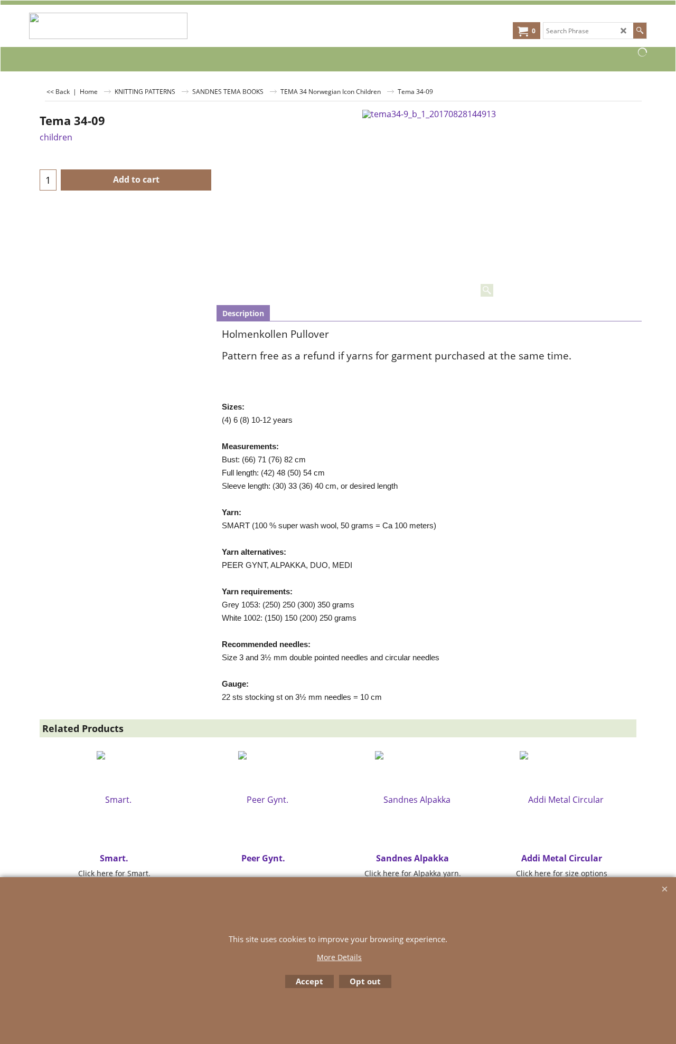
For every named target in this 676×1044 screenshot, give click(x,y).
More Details (339, 957)
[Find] (639, 31)
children (56, 137)
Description (243, 313)
